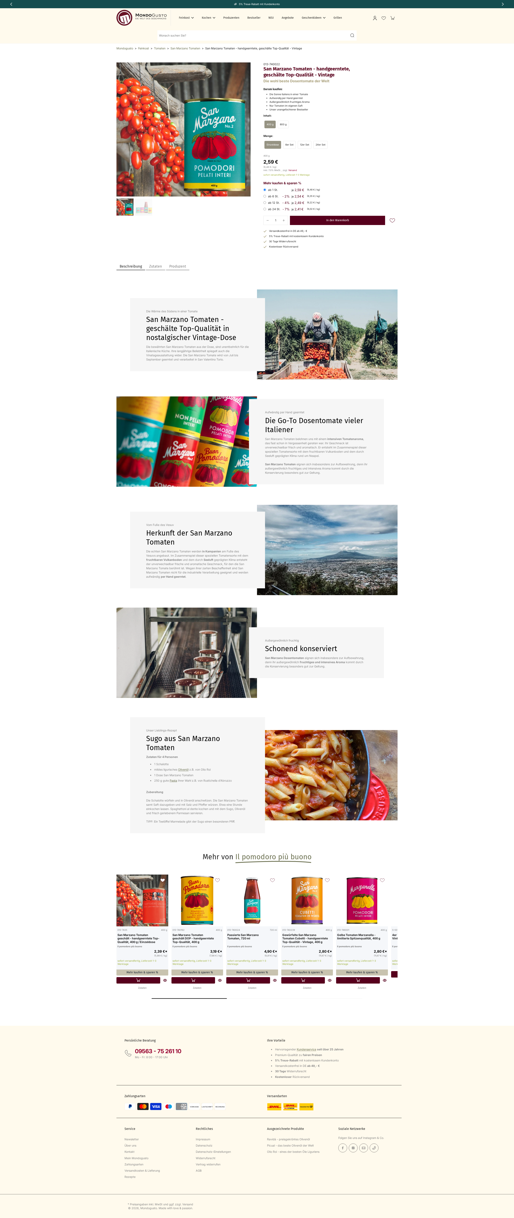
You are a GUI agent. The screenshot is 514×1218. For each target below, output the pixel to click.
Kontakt (129, 1151)
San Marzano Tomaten (185, 48)
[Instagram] (353, 1148)
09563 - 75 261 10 (158, 1051)
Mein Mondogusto (136, 1158)
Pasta (173, 780)
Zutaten (142, 988)
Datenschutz (204, 1145)
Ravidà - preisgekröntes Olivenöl (288, 1139)
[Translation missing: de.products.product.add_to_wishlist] (383, 18)
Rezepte (130, 1176)
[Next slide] (503, 4)
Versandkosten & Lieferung (142, 1170)
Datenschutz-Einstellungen (213, 1151)
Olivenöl (183, 769)
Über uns (130, 1145)
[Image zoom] (183, 129)
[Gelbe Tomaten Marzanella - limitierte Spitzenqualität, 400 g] (362, 900)
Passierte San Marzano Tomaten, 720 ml (243, 936)
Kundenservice (306, 1049)
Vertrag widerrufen (208, 1164)
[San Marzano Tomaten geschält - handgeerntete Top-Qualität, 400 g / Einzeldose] (142, 900)
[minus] (268, 220)
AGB (199, 1170)
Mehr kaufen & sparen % (142, 972)
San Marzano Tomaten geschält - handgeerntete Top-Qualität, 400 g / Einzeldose (138, 938)
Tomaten (159, 48)
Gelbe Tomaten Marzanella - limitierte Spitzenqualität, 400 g (358, 936)
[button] (337, 220)
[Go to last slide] (10, 4)
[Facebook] (342, 1148)
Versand (292, 170)
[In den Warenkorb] (138, 980)
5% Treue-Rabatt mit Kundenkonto (259, 4)
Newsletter (131, 1139)
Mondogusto (124, 48)
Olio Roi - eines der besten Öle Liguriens (293, 1151)
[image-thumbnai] (125, 207)
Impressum (203, 1139)
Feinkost (143, 48)
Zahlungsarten (133, 1164)
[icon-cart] (392, 18)
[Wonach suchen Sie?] (352, 35)
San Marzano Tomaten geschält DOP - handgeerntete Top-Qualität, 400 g (193, 938)
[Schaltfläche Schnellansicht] (165, 980)
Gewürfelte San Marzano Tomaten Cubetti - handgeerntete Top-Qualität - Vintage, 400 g (305, 938)
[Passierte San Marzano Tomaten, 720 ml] (252, 900)
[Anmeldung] (374, 18)
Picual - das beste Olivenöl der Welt (290, 1145)
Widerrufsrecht (205, 1158)
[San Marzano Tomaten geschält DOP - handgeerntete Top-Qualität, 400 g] (197, 900)
